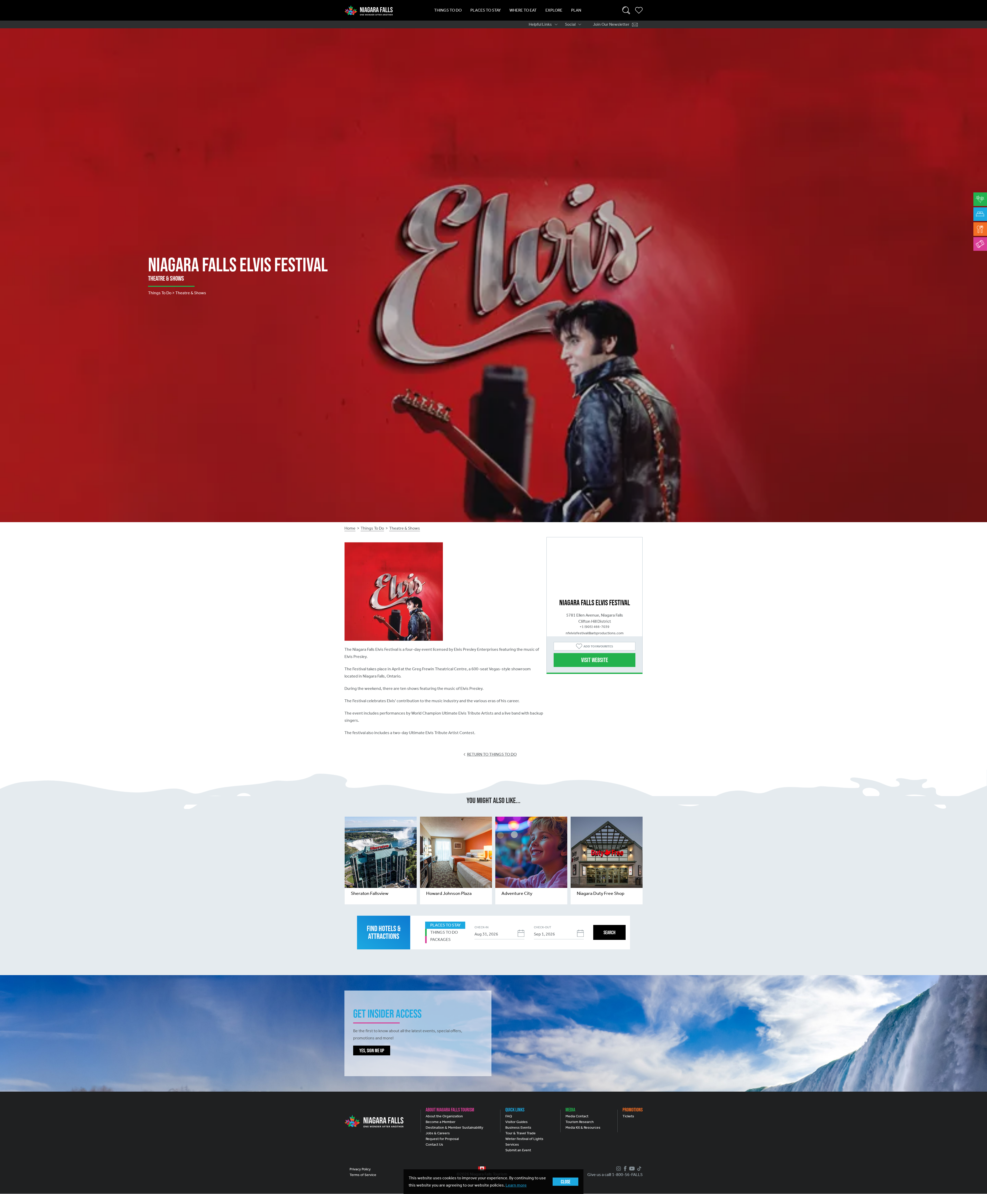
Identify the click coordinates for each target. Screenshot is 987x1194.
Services (512, 1144)
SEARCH (609, 932)
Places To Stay (485, 10)
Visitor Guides (516, 1122)
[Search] (626, 10)
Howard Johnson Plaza (449, 893)
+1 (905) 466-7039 (594, 627)
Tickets (628, 1116)
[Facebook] (624, 1168)
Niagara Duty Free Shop (600, 893)
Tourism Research (579, 1122)
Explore (553, 10)
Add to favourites (598, 646)
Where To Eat (523, 10)
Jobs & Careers (438, 1133)
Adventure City (516, 893)
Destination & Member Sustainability (454, 1127)
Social (570, 24)
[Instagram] (618, 1168)
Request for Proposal (442, 1139)
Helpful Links (540, 24)
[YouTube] (631, 1168)
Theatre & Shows (404, 528)
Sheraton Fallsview (369, 893)
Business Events (518, 1127)
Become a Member (440, 1122)
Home (349, 528)
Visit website (594, 659)
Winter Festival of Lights (524, 1139)
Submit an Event (518, 1150)
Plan (576, 10)
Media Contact (576, 1116)
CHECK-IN (481, 927)
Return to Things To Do (492, 754)
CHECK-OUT (542, 927)
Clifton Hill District (594, 621)
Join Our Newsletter (611, 24)
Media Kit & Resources (582, 1127)
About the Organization (444, 1116)
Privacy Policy (360, 1169)
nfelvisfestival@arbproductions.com (595, 633)
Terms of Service (363, 1175)
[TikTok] (639, 1168)
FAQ (508, 1116)
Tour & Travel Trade (520, 1133)
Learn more (516, 1185)
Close (565, 1181)
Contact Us (434, 1144)
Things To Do (448, 10)
